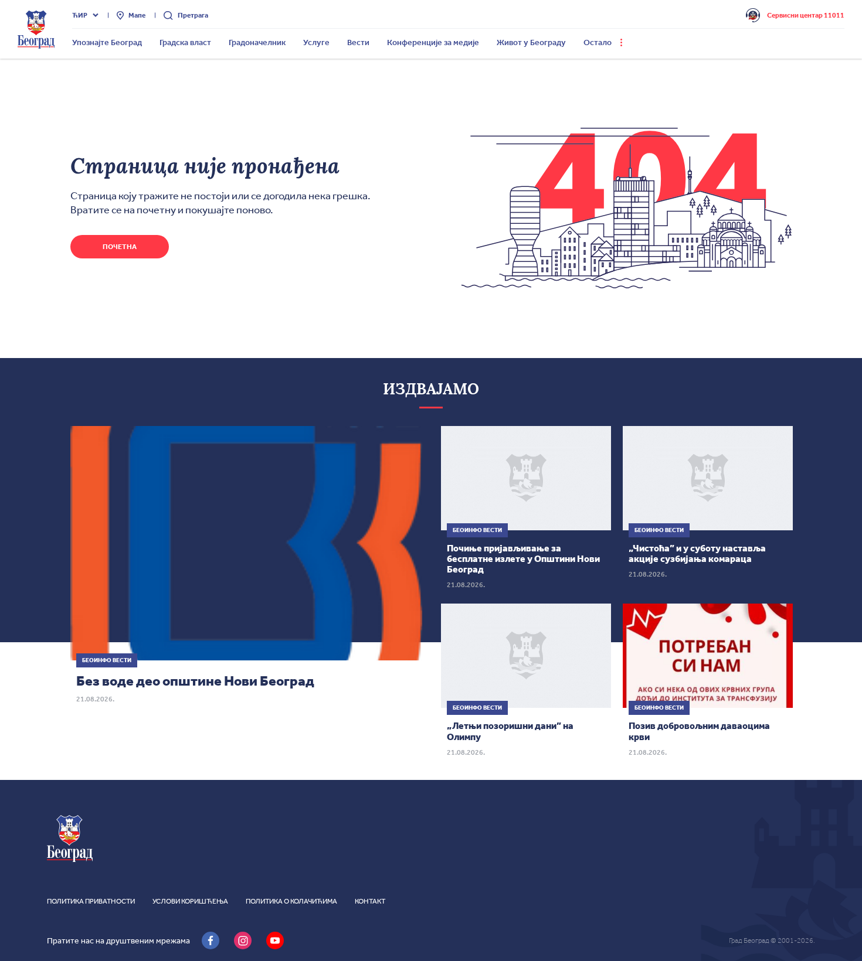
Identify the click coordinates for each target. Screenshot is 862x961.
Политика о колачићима (291, 901)
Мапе (136, 15)
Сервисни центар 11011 (805, 15)
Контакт (370, 901)
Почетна (120, 247)
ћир (79, 15)
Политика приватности (91, 901)
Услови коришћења (190, 901)
